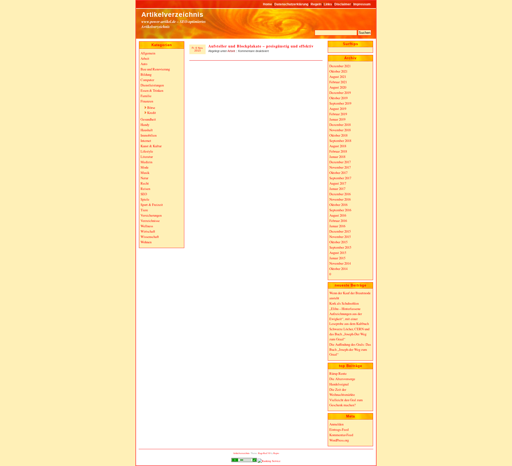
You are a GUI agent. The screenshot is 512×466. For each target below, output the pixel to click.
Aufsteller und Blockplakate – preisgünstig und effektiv (261, 46)
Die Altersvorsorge (342, 378)
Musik (145, 172)
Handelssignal (339, 384)
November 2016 (340, 199)
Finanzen (147, 101)
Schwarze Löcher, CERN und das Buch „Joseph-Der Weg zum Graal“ (349, 333)
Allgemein (148, 53)
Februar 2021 (338, 81)
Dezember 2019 (340, 92)
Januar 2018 (337, 156)
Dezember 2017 (340, 162)
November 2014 (340, 263)
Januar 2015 (337, 258)
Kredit (151, 112)
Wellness (147, 226)
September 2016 (340, 210)
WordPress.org (339, 440)
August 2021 (337, 76)
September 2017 (340, 178)
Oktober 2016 (338, 204)
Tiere (144, 210)
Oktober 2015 (338, 242)
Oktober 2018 (338, 135)
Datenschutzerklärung (291, 4)
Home (268, 4)
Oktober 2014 (338, 268)
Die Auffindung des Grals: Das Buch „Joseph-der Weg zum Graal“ (350, 349)
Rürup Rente (338, 373)
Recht (145, 183)
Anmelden (336, 424)
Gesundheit (148, 119)
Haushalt (147, 130)
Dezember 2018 (340, 124)
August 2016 (337, 215)
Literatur (147, 156)
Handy (145, 124)
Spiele (145, 199)
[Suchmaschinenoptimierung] (244, 461)
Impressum (362, 4)
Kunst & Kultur (151, 146)
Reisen (145, 188)
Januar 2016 (337, 226)
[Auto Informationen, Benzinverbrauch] (269, 461)
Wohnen (146, 242)
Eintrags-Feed (339, 429)
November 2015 (340, 236)
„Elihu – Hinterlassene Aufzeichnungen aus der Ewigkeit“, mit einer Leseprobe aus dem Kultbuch (349, 316)
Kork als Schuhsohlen (344, 303)
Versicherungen (151, 215)
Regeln (316, 4)
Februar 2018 (338, 151)
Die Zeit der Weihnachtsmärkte (342, 392)
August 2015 (337, 252)
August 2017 (337, 183)
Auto (144, 63)
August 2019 (337, 108)
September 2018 (340, 140)
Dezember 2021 (340, 65)
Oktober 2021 (338, 71)
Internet (146, 140)
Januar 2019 (337, 119)
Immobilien (149, 135)
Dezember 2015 (340, 231)
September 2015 (340, 247)
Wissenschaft (150, 236)
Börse (151, 107)
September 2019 (340, 103)
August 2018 (337, 146)
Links (328, 4)
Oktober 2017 (338, 172)
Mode (145, 167)
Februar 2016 (338, 220)
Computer (147, 79)
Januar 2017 (337, 188)
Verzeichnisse (150, 220)
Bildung (146, 74)
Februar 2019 (338, 113)
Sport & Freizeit (152, 204)
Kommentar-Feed (341, 434)
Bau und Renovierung (155, 69)
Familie (146, 95)
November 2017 (340, 167)
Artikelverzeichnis (172, 14)
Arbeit (231, 51)
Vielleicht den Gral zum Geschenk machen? (346, 402)
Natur (144, 178)
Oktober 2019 (338, 97)
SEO (144, 194)
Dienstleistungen (152, 85)
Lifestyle (147, 151)
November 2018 (340, 130)
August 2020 (337, 87)
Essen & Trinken (152, 90)
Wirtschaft (148, 231)
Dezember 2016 (340, 194)
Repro (276, 453)
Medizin (146, 162)
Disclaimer (343, 4)
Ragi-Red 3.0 (264, 453)
